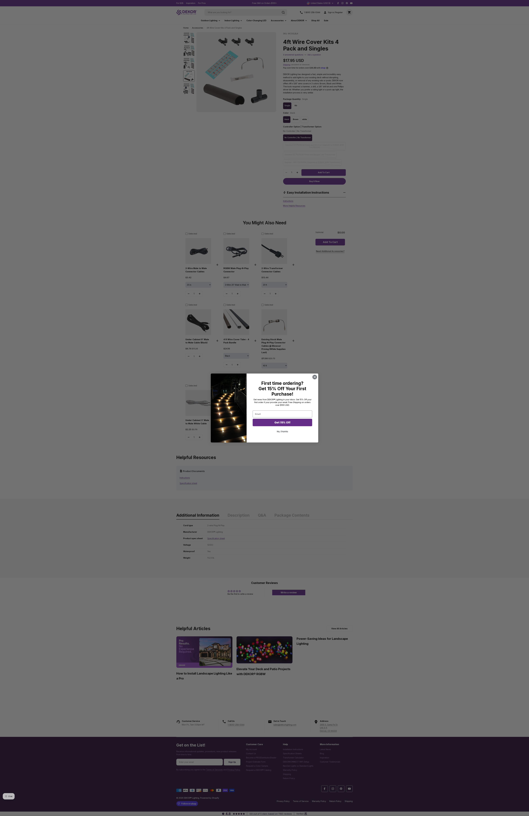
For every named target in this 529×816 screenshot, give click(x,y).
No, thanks (282, 431)
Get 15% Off (282, 422)
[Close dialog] (314, 377)
